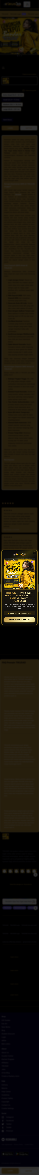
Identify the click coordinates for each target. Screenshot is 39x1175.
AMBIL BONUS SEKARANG (19, 619)
